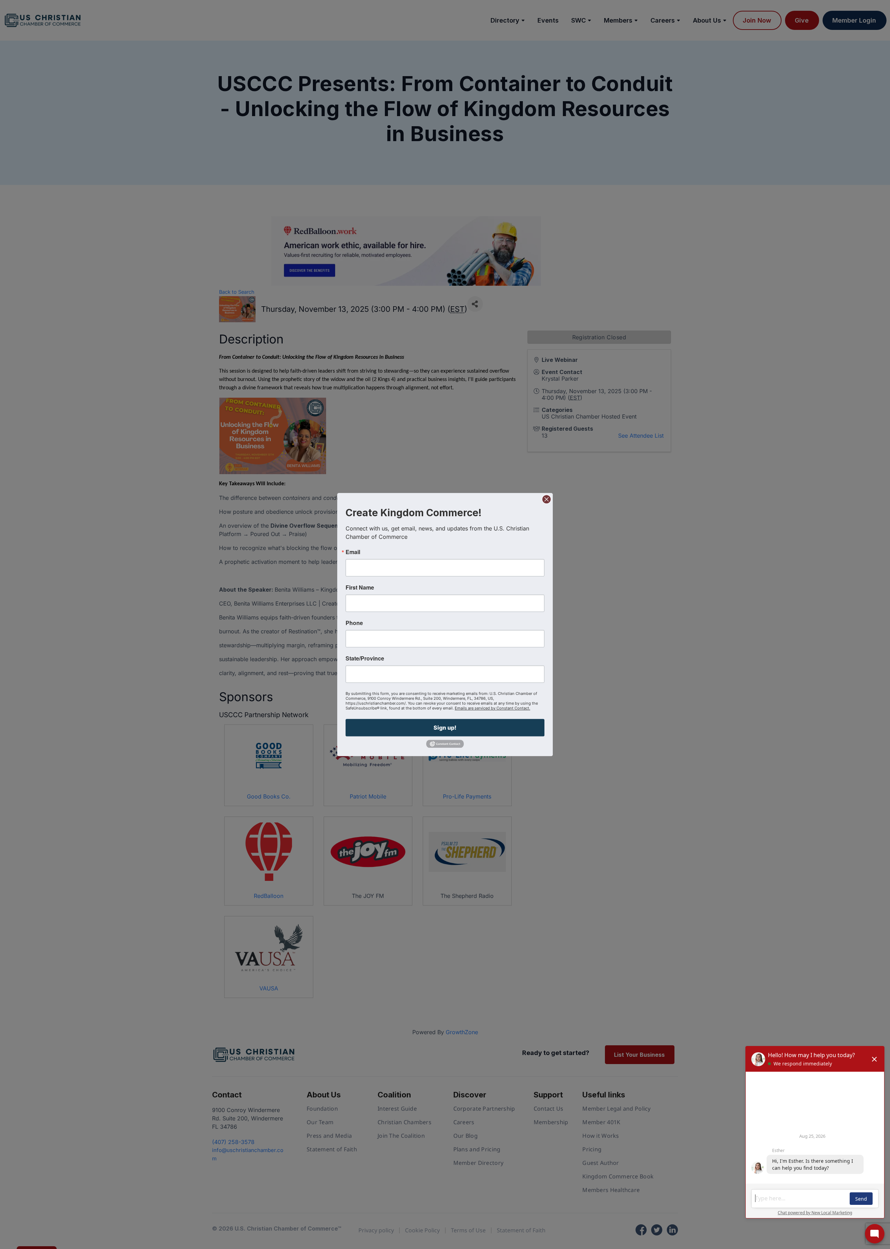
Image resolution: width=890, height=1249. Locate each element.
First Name (360, 587)
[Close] (546, 499)
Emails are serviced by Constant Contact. (492, 708)
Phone (354, 623)
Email (353, 552)
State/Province (365, 658)
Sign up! (445, 727)
